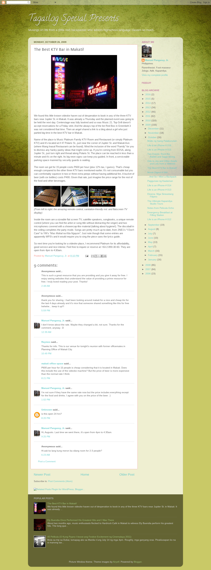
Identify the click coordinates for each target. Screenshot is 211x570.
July (150, 233)
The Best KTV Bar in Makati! (162, 168)
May (150, 242)
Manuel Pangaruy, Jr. (53, 320)
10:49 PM (46, 353)
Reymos (45, 342)
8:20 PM (45, 418)
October (152, 137)
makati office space (52, 363)
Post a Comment (47, 461)
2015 (148, 99)
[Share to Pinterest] (105, 256)
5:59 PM (45, 310)
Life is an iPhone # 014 (159, 185)
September (154, 225)
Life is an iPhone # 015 (159, 149)
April (150, 246)
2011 (148, 116)
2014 (148, 103)
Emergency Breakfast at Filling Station (159, 213)
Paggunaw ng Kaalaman (160, 181)
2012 (148, 112)
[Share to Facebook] (102, 256)
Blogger (138, 562)
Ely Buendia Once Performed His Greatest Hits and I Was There (80, 520)
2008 (148, 265)
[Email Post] (86, 256)
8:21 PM (45, 378)
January (152, 259)
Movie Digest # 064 (157, 172)
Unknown (46, 410)
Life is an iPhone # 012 (159, 219)
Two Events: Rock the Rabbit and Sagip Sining (161, 155)
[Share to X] (99, 256)
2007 (148, 269)
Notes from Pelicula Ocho (160, 208)
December (154, 128)
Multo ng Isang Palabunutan (162, 141)
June (151, 238)
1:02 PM (45, 399)
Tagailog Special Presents (73, 19)
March (151, 251)
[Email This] (92, 256)
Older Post (126, 474)
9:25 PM (45, 436)
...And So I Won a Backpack (161, 176)
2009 (148, 125)
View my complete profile (155, 75)
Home (85, 474)
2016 (148, 94)
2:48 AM (45, 286)
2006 (148, 273)
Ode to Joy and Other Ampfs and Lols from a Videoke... (162, 162)
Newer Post (42, 474)
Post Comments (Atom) (60, 481)
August (152, 229)
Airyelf (116, 562)
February (153, 255)
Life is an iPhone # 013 (159, 190)
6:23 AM (45, 455)
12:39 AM (46, 332)
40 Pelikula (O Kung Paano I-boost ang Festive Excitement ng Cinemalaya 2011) (89, 537)
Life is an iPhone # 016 (159, 145)
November (154, 133)
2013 (148, 107)
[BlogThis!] (95, 256)
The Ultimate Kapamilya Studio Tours (159, 202)
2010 (148, 120)
